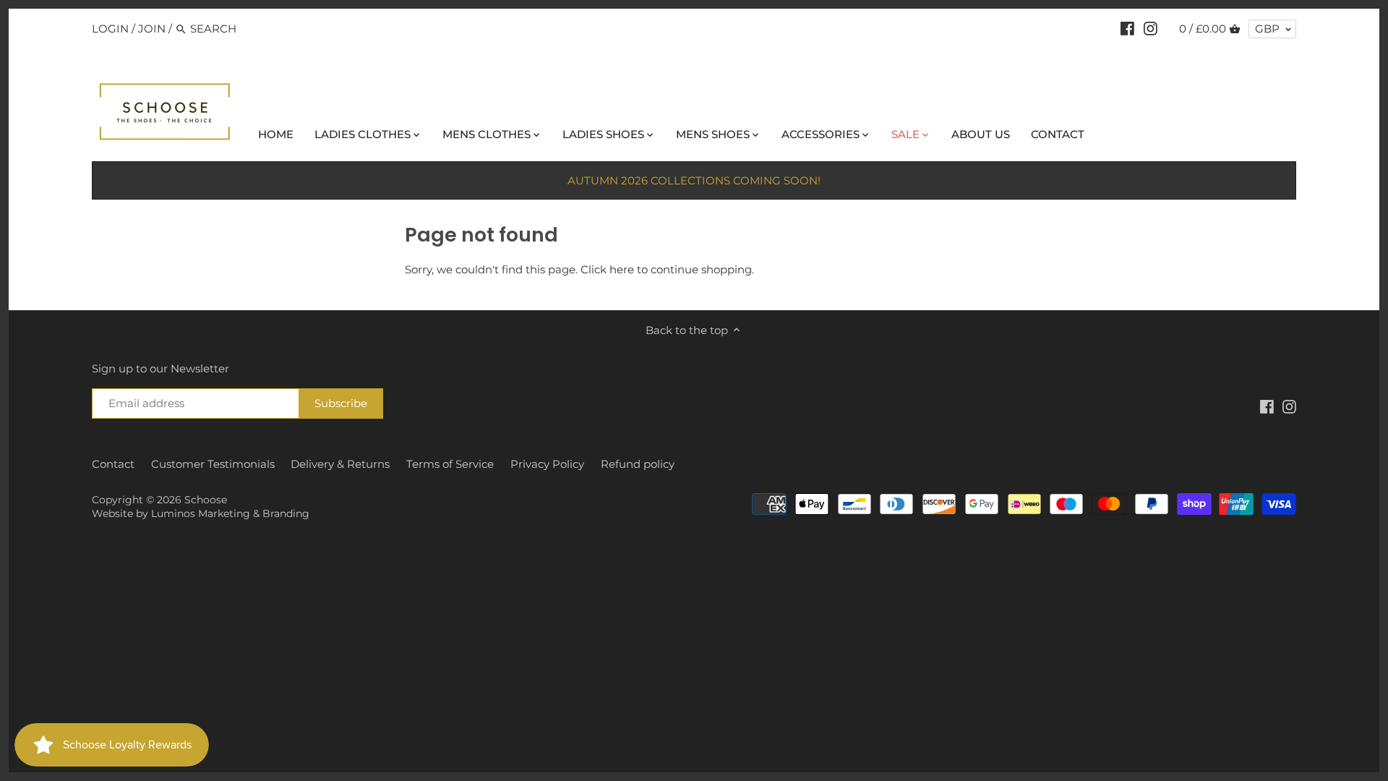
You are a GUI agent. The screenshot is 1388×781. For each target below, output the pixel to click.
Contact (113, 464)
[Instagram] (1150, 28)
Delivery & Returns (340, 464)
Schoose (205, 499)
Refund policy (637, 464)
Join (152, 28)
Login (110, 28)
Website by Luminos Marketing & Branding (200, 513)
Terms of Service (450, 464)
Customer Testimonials (213, 464)
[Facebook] (1127, 28)
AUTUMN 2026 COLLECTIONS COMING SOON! (694, 180)
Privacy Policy (547, 464)
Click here (607, 269)
